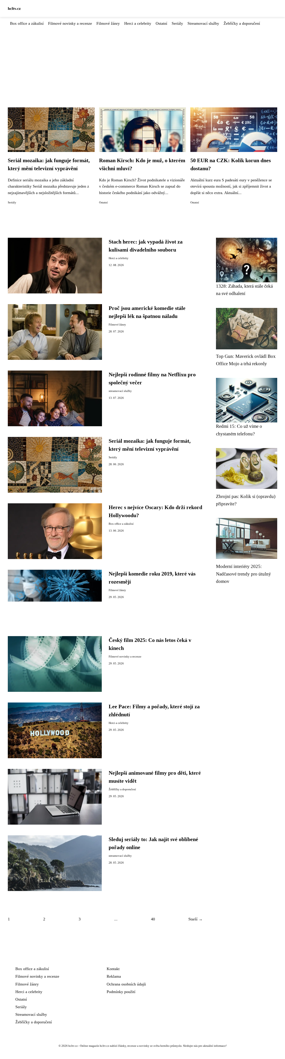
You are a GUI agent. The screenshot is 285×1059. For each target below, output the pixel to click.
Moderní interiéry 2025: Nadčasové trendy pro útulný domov (243, 574)
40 (153, 919)
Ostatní (161, 23)
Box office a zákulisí (27, 23)
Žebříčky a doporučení (242, 23)
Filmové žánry (108, 23)
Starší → (195, 919)
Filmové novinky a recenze (70, 23)
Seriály (177, 23)
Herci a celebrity (137, 23)
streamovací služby (120, 391)
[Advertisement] (142, 60)
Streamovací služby (203, 23)
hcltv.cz (14, 8)
